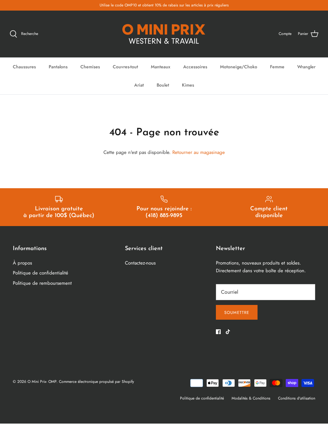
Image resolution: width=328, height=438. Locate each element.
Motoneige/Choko (238, 66)
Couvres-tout (125, 66)
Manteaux (160, 66)
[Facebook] (218, 331)
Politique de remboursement (42, 283)
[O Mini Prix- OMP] (164, 34)
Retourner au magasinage (198, 152)
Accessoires (195, 66)
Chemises (90, 66)
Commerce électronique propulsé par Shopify (96, 381)
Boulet (163, 85)
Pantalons (58, 66)
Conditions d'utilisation (296, 398)
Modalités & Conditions (251, 398)
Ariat (139, 85)
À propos (22, 262)
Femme (277, 66)
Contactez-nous (140, 262)
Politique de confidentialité (40, 272)
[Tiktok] (228, 331)
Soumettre (236, 312)
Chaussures (24, 66)
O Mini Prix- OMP (42, 381)
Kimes (188, 85)
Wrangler (306, 66)
